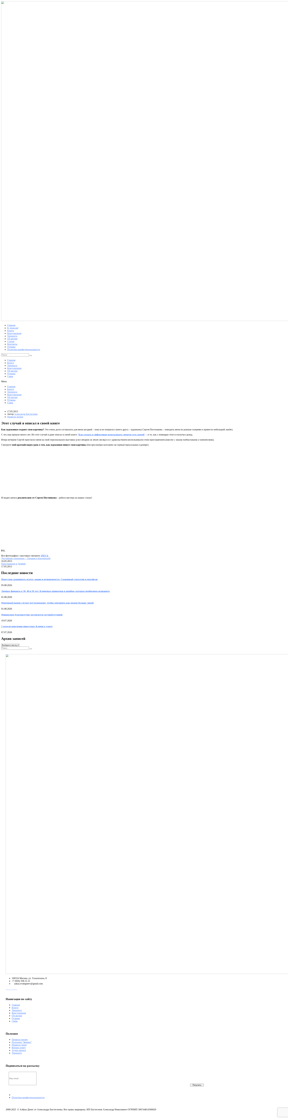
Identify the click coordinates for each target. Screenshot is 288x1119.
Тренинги (12, 365)
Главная (11, 360)
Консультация (14, 368)
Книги (10, 363)
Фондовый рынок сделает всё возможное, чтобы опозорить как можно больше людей (47, 603)
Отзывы (11, 373)
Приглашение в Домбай (13, 563)
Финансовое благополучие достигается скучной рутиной (31, 614)
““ (111, 434)
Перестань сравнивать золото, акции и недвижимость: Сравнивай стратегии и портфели (49, 579)
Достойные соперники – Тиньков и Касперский (25, 558)
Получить (197, 1085)
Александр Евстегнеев (26, 414)
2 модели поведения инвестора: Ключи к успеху (27, 626)
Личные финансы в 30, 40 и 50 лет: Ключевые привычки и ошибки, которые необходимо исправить (55, 591)
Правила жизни (15, 417)
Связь (10, 376)
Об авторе (12, 371)
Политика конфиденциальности (28, 1097)
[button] (144, 381)
